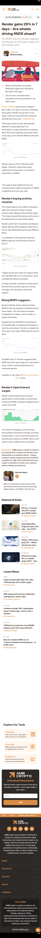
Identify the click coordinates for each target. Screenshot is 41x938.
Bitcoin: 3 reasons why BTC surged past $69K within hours (29, 510)
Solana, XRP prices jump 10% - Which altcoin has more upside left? (29, 542)
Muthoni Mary (16, 55)
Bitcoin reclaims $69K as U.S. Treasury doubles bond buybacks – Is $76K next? (20, 642)
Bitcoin (24, 505)
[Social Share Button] (38, 930)
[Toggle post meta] (36, 53)
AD (38, 0)
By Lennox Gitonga (28, 516)
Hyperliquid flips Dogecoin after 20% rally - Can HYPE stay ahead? (30, 526)
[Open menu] (3, 9)
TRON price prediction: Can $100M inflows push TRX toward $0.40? (19, 626)
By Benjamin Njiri (27, 548)
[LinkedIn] (17, 476)
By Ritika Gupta (27, 532)
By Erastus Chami (10, 631)
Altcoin (24, 521)
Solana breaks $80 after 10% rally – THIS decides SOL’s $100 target (19, 581)
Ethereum (25, 553)
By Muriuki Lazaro (28, 564)
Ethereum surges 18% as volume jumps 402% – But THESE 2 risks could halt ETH (30, 558)
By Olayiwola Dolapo (12, 599)
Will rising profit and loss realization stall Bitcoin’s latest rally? (19, 595)
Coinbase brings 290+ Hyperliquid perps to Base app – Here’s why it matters (18, 611)
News (6, 577)
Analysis (24, 537)
